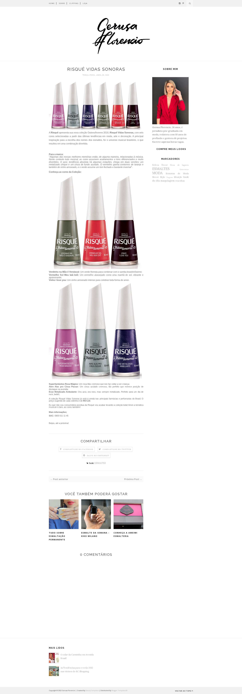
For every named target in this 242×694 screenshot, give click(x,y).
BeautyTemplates (92, 690)
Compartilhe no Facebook (78, 449)
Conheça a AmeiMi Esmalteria (125, 534)
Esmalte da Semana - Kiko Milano (95, 534)
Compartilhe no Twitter (117, 449)
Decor (164, 165)
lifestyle (178, 177)
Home (52, 3)
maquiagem (167, 180)
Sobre (62, 3)
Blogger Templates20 (119, 690)
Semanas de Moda (177, 173)
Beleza (155, 165)
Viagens (169, 177)
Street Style (158, 177)
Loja (85, 3)
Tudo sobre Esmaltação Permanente (57, 536)
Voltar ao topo (183, 691)
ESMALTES (100, 463)
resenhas (180, 180)
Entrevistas (184, 169)
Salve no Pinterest (98, 455)
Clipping (74, 3)
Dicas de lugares (179, 165)
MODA (157, 173)
